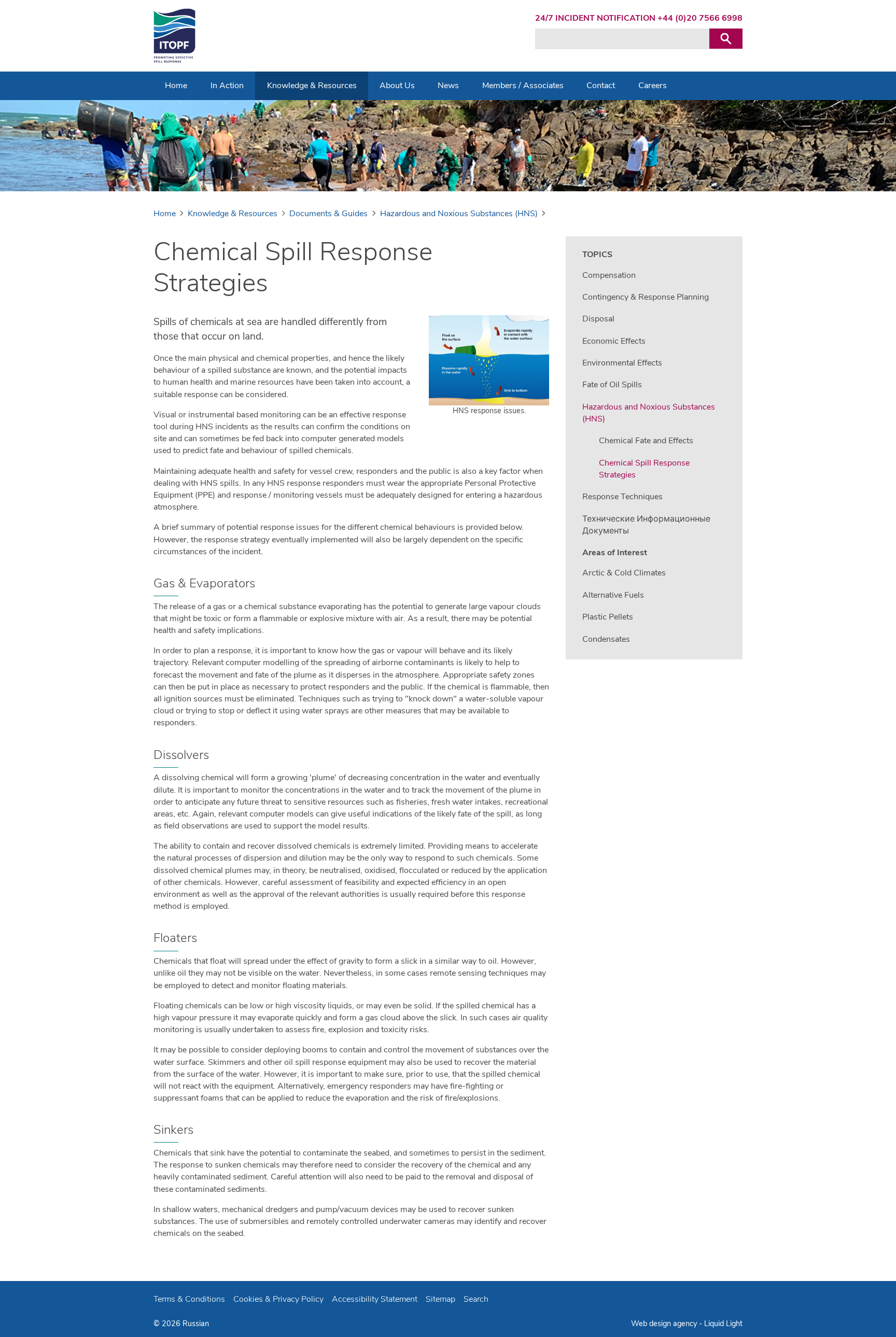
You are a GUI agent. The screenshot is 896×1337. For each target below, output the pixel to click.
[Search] (726, 39)
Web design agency (665, 1323)
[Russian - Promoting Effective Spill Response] (174, 35)
